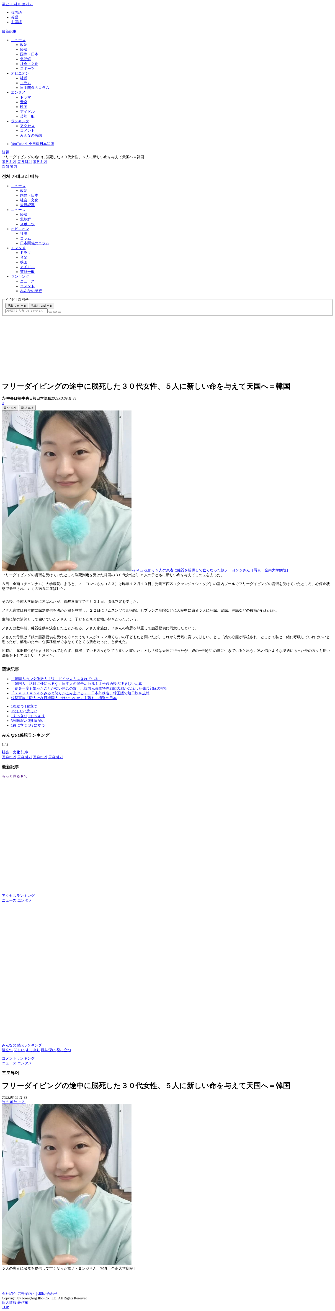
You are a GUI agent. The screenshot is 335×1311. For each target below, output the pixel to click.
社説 (23, 78)
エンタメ (18, 92)
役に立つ (64, 1050)
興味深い (48, 1050)
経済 (23, 49)
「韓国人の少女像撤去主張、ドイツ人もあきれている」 (56, 679)
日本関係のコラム (34, 88)
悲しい (19, 1050)
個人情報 (9, 1302)
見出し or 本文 (16, 305)
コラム (25, 83)
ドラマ (25, 97)
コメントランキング (18, 1058)
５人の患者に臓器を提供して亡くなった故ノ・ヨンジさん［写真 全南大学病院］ (222, 570)
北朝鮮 (25, 59)
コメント (27, 131)
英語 (14, 17)
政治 (23, 45)
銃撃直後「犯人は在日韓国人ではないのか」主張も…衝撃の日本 (64, 698)
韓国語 (16, 12)
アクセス (27, 126)
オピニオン (20, 73)
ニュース (18, 40)
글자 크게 (27, 407)
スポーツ (27, 68)
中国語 (16, 22)
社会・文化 (29, 64)
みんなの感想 (31, 135)
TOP (5, 1307)
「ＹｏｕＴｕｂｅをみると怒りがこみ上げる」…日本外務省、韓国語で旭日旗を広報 (80, 693)
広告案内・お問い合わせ (37, 1294)
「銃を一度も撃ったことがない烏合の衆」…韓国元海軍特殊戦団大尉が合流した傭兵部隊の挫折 (89, 688)
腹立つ (7, 1050)
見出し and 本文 (41, 305)
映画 (23, 107)
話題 (5, 152)
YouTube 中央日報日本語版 (32, 144)
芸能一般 (27, 116)
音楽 (23, 102)
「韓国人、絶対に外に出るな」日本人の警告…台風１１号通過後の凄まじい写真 (76, 684)
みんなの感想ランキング (22, 1045)
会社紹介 (9, 1294)
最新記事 (9, 31)
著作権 (22, 1302)
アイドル (27, 111)
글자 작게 (10, 407)
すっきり (33, 1050)
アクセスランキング (18, 896)
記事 (15, 752)
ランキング (20, 121)
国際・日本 (29, 54)
